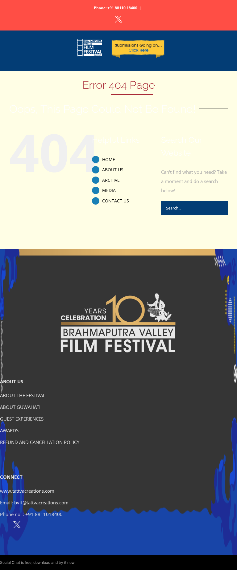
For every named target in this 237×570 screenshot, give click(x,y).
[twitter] (17, 526)
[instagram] (30, 526)
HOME (108, 159)
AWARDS (9, 430)
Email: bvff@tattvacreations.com (34, 502)
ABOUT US (112, 170)
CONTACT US (115, 201)
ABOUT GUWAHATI (20, 407)
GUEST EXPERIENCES (22, 419)
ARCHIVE (111, 180)
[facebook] (3, 526)
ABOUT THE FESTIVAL (22, 395)
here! (80, 562)
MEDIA (109, 190)
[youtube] (43, 526)
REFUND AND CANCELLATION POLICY (39, 442)
